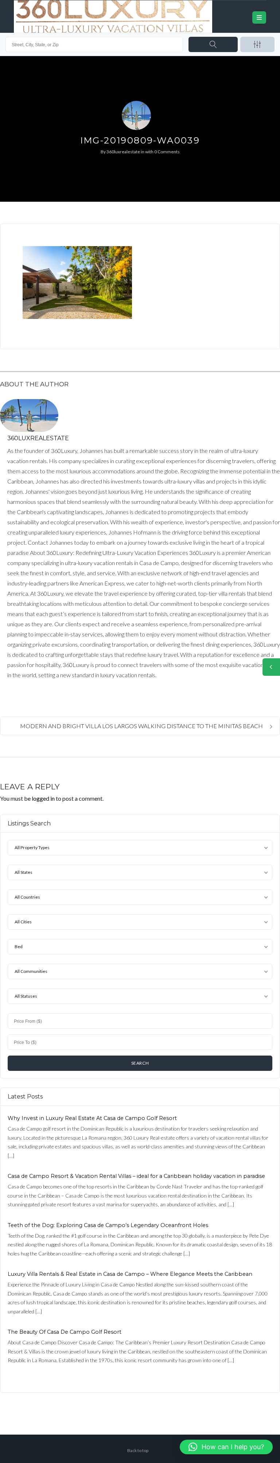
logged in (43, 798)
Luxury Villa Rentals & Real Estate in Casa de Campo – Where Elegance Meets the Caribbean (130, 1274)
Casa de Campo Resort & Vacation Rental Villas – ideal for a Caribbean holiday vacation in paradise (136, 1176)
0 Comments (167, 151)
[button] (226, 1447)
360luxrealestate (123, 151)
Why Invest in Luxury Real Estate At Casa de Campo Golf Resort (92, 1118)
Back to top (137, 1450)
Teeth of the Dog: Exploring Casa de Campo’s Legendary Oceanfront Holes (108, 1225)
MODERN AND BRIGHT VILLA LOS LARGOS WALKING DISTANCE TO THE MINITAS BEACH (142, 725)
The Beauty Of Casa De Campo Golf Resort (64, 1332)
